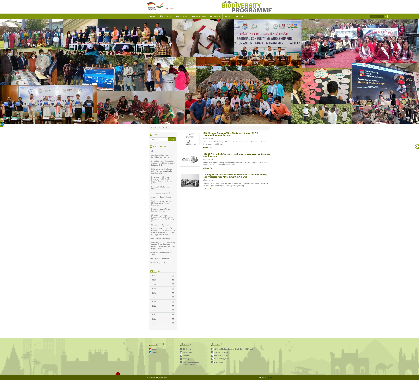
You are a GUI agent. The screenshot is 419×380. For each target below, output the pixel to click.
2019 (154, 293)
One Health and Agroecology (161, 193)
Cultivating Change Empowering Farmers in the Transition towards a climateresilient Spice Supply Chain (163, 246)
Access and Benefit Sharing (161, 197)
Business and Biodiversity (160, 239)
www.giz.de (218, 362)
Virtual (268, 378)
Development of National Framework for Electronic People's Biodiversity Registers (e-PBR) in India (162, 180)
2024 (154, 314)
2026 (154, 323)
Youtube (155, 349)
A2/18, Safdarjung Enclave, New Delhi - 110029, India (233, 349)
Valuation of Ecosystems (160, 259)
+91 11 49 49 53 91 (221, 355)
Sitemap (186, 359)
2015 (154, 275)
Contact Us (242, 16)
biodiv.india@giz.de (221, 359)
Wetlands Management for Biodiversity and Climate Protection (161, 203)
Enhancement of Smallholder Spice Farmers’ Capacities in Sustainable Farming (162, 171)
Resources (216, 16)
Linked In (155, 352)
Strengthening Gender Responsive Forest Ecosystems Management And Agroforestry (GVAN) (162, 218)
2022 (154, 306)
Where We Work (200, 16)
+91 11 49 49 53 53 (221, 352)
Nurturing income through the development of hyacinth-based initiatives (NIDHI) (163, 163)
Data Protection (189, 352)
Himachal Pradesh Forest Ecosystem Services (160, 210)
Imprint (186, 355)
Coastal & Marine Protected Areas (161, 254)
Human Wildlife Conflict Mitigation (160, 188)
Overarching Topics (158, 263)
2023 (154, 310)
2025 (154, 319)
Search (171, 139)
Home (153, 16)
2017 (154, 284)
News (229, 16)
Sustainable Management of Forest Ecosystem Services (161, 156)
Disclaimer (187, 349)
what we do (182, 16)
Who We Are (166, 16)
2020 (154, 297)
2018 (154, 288)
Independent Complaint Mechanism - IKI (192, 363)
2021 (154, 301)
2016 (154, 280)
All (152, 151)
